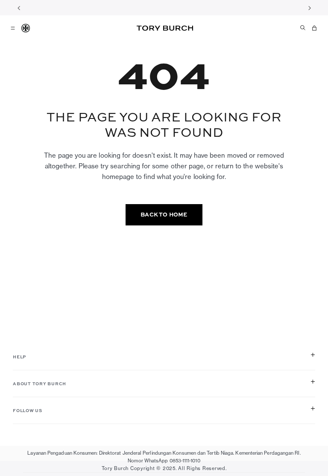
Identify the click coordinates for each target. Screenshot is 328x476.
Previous (19, 7)
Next (309, 7)
